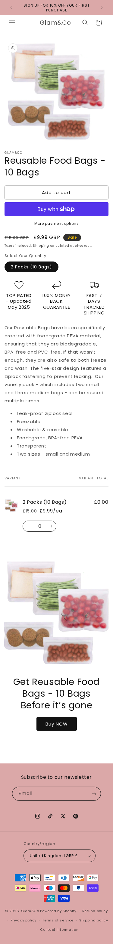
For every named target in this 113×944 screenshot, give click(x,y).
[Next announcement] (101, 7)
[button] (12, 22)
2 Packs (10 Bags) (31, 267)
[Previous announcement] (11, 7)
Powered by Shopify (58, 910)
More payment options (56, 223)
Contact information (59, 929)
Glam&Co (30, 910)
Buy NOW (57, 723)
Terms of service (58, 920)
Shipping (41, 245)
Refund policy (95, 910)
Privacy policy (23, 920)
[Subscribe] (94, 794)
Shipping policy (93, 920)
